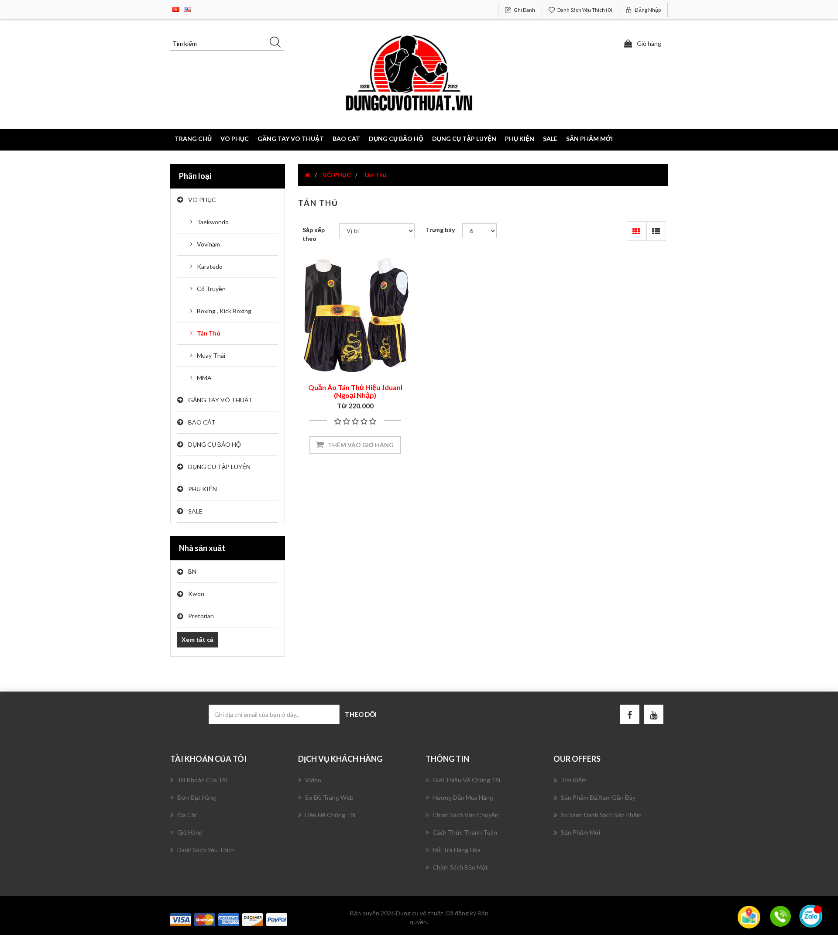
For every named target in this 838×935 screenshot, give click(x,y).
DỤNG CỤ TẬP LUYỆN (219, 466)
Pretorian (201, 616)
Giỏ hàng (190, 832)
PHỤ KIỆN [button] (519, 138)
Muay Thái (211, 355)
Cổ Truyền (211, 288)
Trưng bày (440, 229)
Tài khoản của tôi (202, 780)
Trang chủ (193, 138)
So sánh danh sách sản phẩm (601, 815)
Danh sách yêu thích (206, 849)
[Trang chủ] (307, 174)
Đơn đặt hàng (196, 797)
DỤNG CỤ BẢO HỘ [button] (396, 138)
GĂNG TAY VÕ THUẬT (220, 400)
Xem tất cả (197, 639)
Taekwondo (213, 222)
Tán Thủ (208, 333)
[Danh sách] (656, 231)
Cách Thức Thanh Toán (465, 832)
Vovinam (208, 244)
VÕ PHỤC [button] (234, 138)
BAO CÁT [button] (346, 138)
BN (192, 571)
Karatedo (210, 266)
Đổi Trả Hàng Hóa (457, 849)
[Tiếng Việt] (175, 8)
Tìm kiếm (574, 780)
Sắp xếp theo (313, 234)
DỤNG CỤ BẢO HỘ (214, 444)
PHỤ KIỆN (202, 489)
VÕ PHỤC (202, 199)
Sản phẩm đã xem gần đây (598, 797)
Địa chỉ (186, 815)
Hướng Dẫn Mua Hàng (463, 797)
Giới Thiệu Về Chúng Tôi (466, 780)
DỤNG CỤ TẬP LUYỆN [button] (464, 138)
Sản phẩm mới (589, 138)
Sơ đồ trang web (329, 797)
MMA (204, 377)
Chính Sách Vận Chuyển (465, 815)
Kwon (196, 593)
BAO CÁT (202, 422)
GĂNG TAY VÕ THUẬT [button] (291, 138)
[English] (187, 8)
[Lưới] (636, 231)
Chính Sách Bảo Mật (460, 867)
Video (313, 780)
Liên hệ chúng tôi (330, 815)
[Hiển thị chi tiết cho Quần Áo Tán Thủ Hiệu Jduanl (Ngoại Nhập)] (355, 315)
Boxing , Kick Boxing (224, 311)
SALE (550, 138)
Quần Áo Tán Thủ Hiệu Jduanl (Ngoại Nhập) (355, 391)
